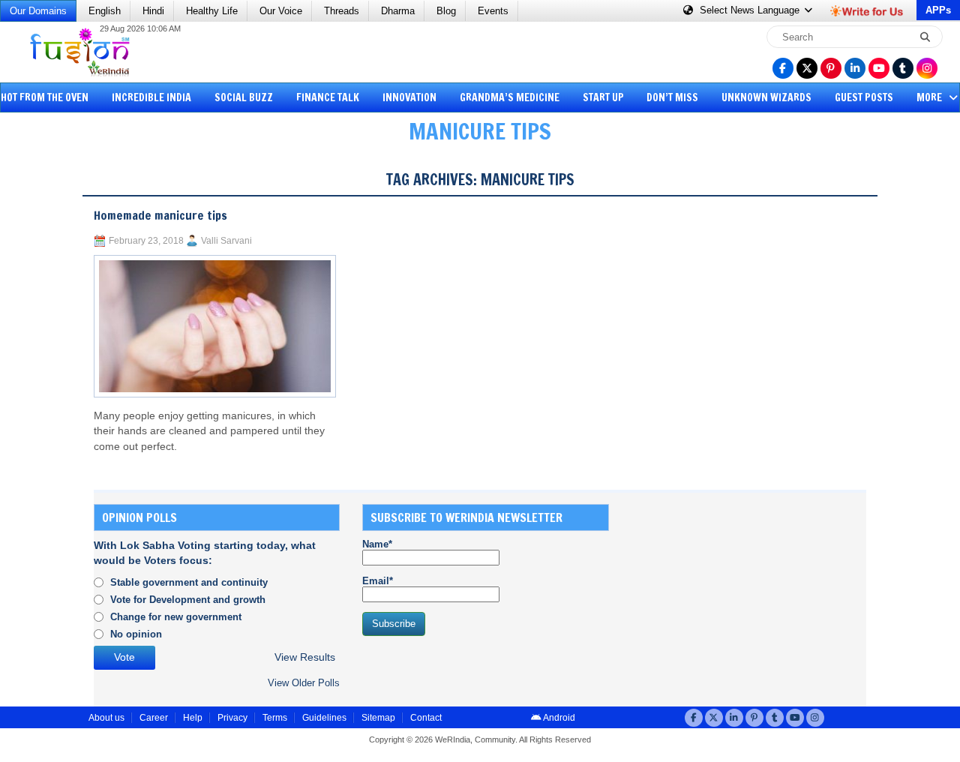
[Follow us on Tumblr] (903, 68)
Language (751, 10)
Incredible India (151, 97)
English (104, 10)
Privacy (233, 717)
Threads (341, 10)
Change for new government (176, 616)
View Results (304, 657)
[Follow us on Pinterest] (831, 68)
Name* (377, 544)
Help (192, 717)
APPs (938, 10)
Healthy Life (212, 10)
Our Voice (281, 10)
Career (154, 717)
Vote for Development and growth (188, 599)
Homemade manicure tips (160, 215)
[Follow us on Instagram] (927, 68)
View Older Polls (304, 682)
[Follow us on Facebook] (783, 68)
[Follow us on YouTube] (879, 68)
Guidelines (324, 717)
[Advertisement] (68, 386)
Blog (446, 10)
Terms (274, 717)
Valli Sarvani (226, 241)
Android (558, 717)
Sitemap (378, 717)
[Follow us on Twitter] (807, 68)
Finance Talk (327, 97)
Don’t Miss (672, 97)
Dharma (398, 10)
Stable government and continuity (189, 582)
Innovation (409, 97)
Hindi (153, 10)
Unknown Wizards (767, 97)
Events (493, 10)
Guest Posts (864, 97)
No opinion (136, 634)
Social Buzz (243, 97)
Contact (426, 717)
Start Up (603, 97)
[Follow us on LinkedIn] (855, 68)
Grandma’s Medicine (510, 97)
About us (106, 717)
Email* (377, 580)
